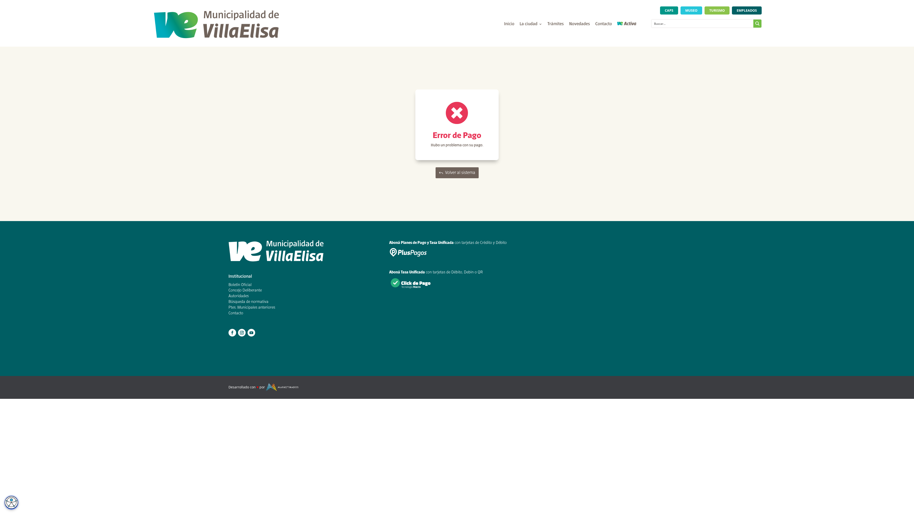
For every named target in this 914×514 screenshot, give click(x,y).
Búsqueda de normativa (248, 302)
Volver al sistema (460, 172)
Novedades (579, 24)
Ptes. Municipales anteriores (251, 308)
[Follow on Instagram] (242, 332)
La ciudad (528, 24)
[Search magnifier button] (757, 24)
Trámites (555, 24)
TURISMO (717, 10)
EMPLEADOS (747, 10)
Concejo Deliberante (245, 290)
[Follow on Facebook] (232, 332)
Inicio (509, 24)
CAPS (669, 10)
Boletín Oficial (240, 285)
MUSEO (691, 10)
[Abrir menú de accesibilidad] (11, 502)
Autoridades (238, 296)
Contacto (603, 24)
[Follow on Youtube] (251, 332)
